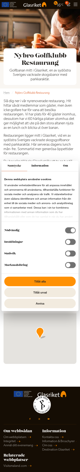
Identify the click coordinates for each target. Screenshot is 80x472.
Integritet (10, 441)
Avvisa (40, 303)
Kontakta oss (50, 437)
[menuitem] (59, 4)
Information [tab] (40, 165)
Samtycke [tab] (14, 165)
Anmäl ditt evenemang (18, 445)
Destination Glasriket (56, 449)
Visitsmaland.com (15, 466)
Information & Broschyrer (58, 441)
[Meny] (75, 4)
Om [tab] (65, 165)
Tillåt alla (40, 281)
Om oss (47, 445)
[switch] (70, 242)
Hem (7, 92)
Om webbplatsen (15, 437)
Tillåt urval (40, 292)
